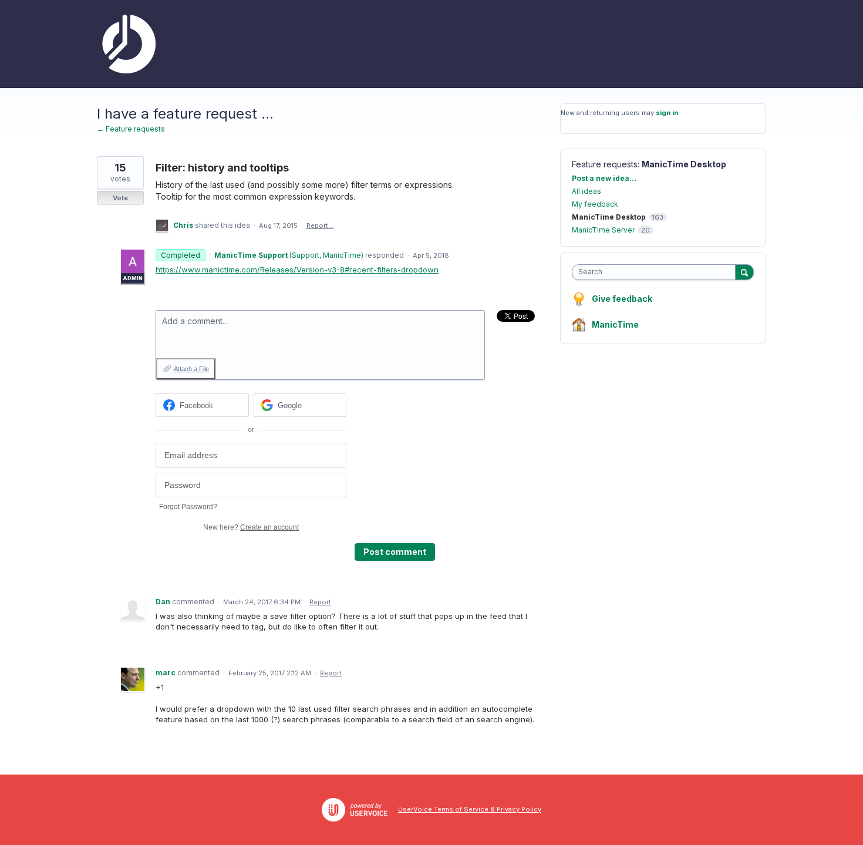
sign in (667, 113)
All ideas (586, 191)
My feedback (595, 204)
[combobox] (657, 272)
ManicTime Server (603, 229)
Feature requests (605, 164)
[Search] (744, 272)
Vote (120, 198)
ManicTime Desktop (684, 164)
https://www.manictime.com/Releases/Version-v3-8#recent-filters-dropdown (297, 269)
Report (320, 602)
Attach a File (191, 368)
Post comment (394, 552)
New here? (251, 527)
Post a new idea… (604, 178)
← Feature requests (131, 128)
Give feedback (622, 299)
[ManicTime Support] (126, 44)
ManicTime (615, 324)
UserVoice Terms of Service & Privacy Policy (469, 809)
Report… (319, 225)
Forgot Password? (188, 507)
